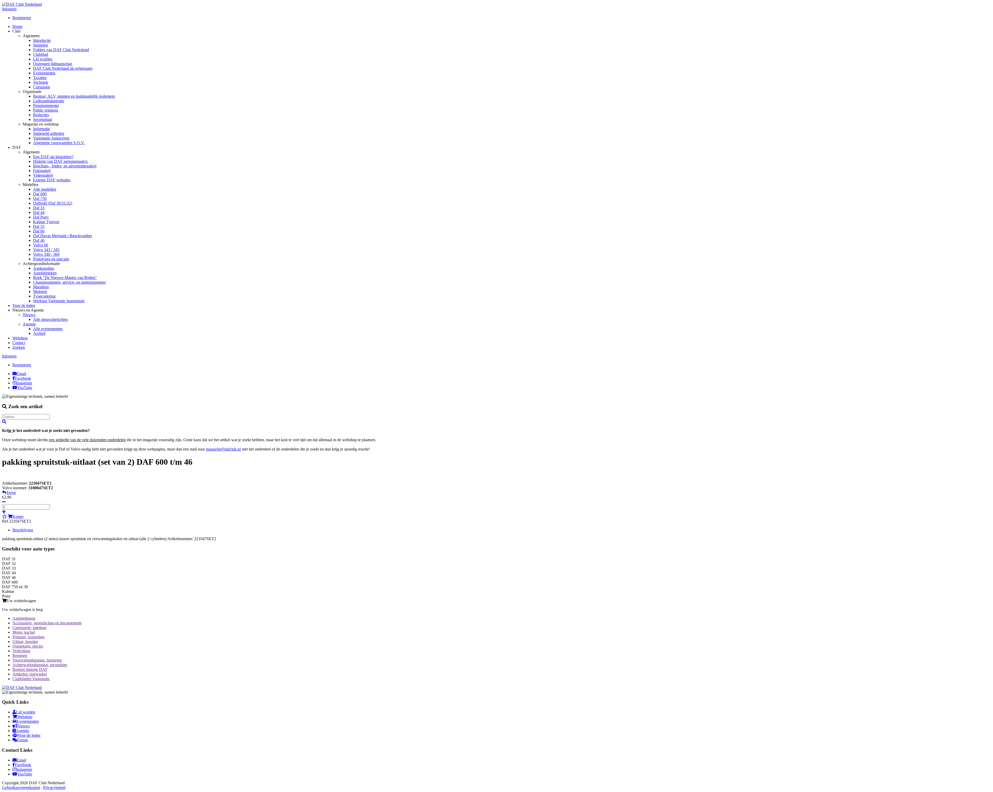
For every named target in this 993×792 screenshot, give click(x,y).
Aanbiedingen (23, 618)
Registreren (21, 17)
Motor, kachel (23, 632)
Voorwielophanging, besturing (37, 660)
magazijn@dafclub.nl (223, 449)
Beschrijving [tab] (22, 530)
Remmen (19, 655)
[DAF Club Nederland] (22, 4)
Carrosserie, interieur (29, 627)
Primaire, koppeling (28, 637)
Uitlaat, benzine (25, 641)
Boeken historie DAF (30, 669)
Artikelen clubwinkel (29, 674)
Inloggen (9, 9)
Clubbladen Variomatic (31, 679)
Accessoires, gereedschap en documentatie (47, 623)
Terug (11, 492)
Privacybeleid (54, 787)
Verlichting (21, 651)
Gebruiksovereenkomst (21, 787)
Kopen (18, 516)
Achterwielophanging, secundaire (39, 665)
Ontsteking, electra (27, 646)
